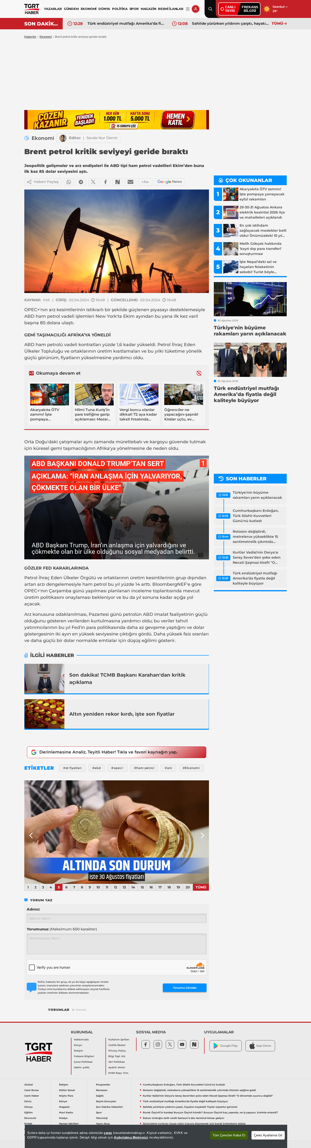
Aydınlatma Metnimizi (131, 1137)
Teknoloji (102, 1118)
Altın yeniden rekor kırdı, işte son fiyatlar (122, 714)
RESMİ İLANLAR (170, 9)
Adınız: (33, 909)
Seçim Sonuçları (106, 1101)
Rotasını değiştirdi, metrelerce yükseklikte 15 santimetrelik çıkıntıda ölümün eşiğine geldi (255, 536)
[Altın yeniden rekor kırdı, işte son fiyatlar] (44, 714)
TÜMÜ (277, 23)
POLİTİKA (119, 9)
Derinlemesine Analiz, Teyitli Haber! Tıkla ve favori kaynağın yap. (108, 752)
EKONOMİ (89, 9)
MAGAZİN (148, 9)
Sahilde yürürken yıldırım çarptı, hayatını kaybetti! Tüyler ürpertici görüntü (230, 23)
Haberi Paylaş (46, 181)
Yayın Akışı (103, 1123)
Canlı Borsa (31, 1090)
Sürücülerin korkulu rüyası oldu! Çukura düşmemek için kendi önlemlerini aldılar (194, 1123)
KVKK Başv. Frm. (118, 1073)
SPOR (134, 9)
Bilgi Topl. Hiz (116, 1056)
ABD (29, 316)
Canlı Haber (31, 1095)
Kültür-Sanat (67, 1090)
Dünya (28, 1106)
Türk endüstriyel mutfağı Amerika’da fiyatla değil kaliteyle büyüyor (126, 23)
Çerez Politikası (83, 1061)
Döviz (27, 1101)
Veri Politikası (116, 1061)
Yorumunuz (62, 929)
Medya (63, 1118)
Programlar (103, 1084)
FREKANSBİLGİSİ (250, 9)
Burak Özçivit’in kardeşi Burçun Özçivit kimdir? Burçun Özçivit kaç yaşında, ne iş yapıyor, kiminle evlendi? (210, 1112)
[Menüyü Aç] (188, 9)
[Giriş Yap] (195, 9)
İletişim (78, 1050)
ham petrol (48, 316)
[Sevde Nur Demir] (63, 138)
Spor (99, 1112)
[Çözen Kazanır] (116, 119)
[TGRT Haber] (31, 9)
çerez (108, 1133)
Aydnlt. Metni (116, 1067)
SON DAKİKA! (41, 24)
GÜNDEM (71, 9)
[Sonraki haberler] (199, 373)
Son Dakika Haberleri (109, 1106)
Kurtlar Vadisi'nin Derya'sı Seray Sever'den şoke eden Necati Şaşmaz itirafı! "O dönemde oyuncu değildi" (257, 557)
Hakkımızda (81, 1039)
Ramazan (101, 1090)
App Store (263, 1045)
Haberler (30, 37)
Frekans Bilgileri (84, 1056)
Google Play (229, 1045)
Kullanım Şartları (118, 1039)
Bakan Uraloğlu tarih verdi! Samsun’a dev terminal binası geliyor (183, 1118)
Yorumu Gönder (185, 988)
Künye (78, 1045)
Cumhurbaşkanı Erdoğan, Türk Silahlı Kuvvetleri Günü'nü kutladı (256, 515)
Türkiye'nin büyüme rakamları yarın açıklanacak (257, 495)
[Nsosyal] (117, 182)
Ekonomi (46, 37)
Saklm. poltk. (82, 1067)
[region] (156, 1136)
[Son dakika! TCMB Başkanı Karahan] (44, 678)
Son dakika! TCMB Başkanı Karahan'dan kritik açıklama (127, 678)
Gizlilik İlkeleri (117, 1045)
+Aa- (145, 181)
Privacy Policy (117, 1050)
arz (52, 309)
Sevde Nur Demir (102, 137)
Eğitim (28, 1112)
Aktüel (28, 1084)
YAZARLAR (53, 9)
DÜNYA (104, 9)
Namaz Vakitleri (68, 1123)
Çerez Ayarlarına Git (268, 1135)
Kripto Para (66, 1095)
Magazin (64, 1106)
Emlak (28, 1123)
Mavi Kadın (66, 1112)
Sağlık (100, 1095)
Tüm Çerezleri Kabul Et (229, 1135)
